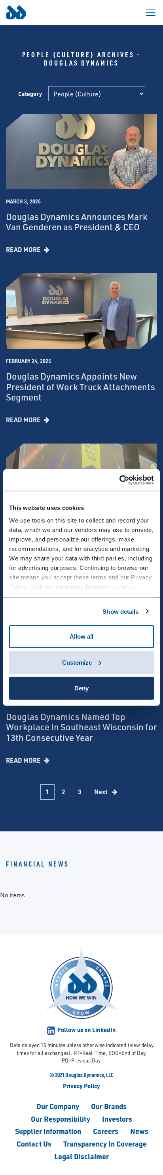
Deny (81, 688)
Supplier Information (48, 1131)
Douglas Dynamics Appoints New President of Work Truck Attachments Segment (80, 386)
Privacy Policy (81, 1086)
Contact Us (34, 1143)
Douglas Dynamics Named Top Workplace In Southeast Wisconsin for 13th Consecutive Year (81, 727)
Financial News (37, 863)
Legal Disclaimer (81, 1156)
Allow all (81, 636)
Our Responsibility (60, 1118)
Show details (120, 611)
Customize (77, 662)
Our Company (57, 1106)
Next (101, 792)
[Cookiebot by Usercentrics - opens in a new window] (119, 480)
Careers (105, 1131)
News (139, 1131)
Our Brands (109, 1106)
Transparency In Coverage (105, 1143)
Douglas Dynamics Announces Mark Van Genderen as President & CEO (77, 222)
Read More (24, 249)
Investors (117, 1118)
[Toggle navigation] (151, 12)
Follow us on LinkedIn (86, 1030)
